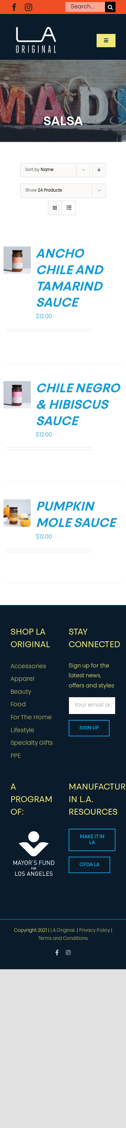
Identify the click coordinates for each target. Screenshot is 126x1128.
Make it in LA (92, 839)
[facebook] (14, 7)
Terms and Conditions (63, 938)
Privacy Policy (94, 930)
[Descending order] (99, 170)
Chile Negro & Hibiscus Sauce (78, 405)
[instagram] (28, 7)
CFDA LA (89, 865)
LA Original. (63, 930)
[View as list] (69, 208)
